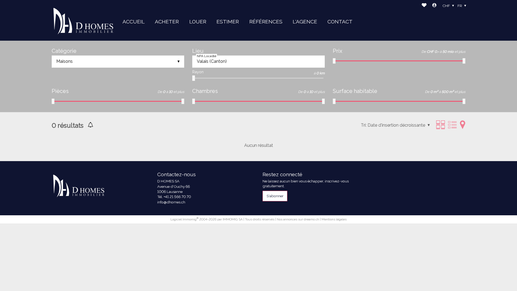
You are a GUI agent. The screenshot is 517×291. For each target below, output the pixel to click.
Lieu (198, 51)
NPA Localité (206, 56)
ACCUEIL (134, 22)
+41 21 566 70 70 (177, 197)
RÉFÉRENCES (265, 22)
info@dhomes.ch (171, 202)
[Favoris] (424, 6)
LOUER (197, 22)
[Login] (434, 6)
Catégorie (64, 51)
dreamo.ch (311, 219)
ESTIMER (227, 22)
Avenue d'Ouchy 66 (173, 186)
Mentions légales (334, 219)
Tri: (363, 125)
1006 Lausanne (170, 191)
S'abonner (275, 196)
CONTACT (339, 22)
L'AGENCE (305, 22)
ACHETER (167, 22)
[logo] (83, 20)
